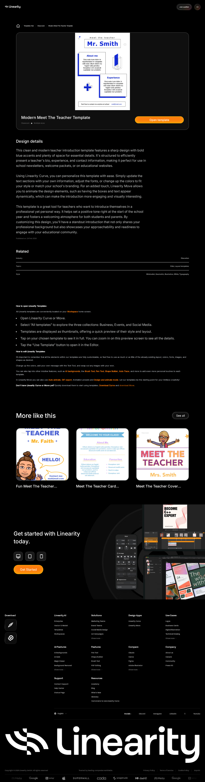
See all (180, 415)
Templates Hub (29, 26)
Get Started (28, 569)
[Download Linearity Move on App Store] (11, 638)
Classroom (41, 26)
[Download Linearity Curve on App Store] (11, 625)
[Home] (12, 6)
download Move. (127, 385)
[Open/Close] (197, 7)
